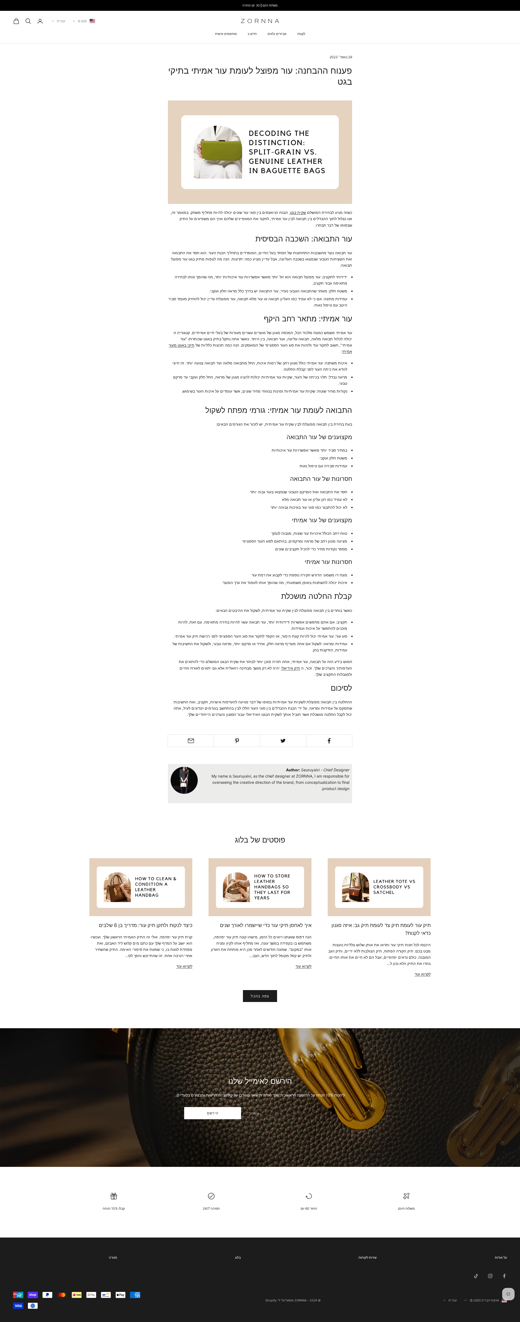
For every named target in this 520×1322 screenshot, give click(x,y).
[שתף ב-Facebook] (329, 741)
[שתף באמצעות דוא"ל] (191, 741)
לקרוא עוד (423, 974)
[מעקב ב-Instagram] (490, 1276)
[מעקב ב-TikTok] (476, 1276)
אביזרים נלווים (277, 34)
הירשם (213, 1113)
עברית (61, 21)
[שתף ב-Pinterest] (237, 741)
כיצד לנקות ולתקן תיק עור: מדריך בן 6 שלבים (145, 925)
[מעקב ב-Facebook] (504, 1276)
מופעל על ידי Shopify (279, 1300)
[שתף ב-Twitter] (283, 741)
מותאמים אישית (226, 34)
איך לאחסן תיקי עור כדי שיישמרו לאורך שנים (265, 925)
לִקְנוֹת (301, 34)
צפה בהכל (260, 996)
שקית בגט (298, 212)
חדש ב (252, 34)
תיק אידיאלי (290, 668)
